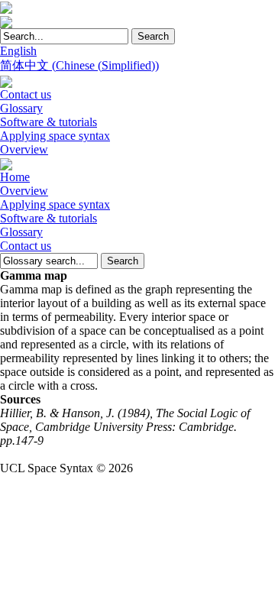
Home (15, 176)
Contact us (25, 94)
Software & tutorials (48, 121)
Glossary (21, 108)
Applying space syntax (55, 135)
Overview (24, 149)
